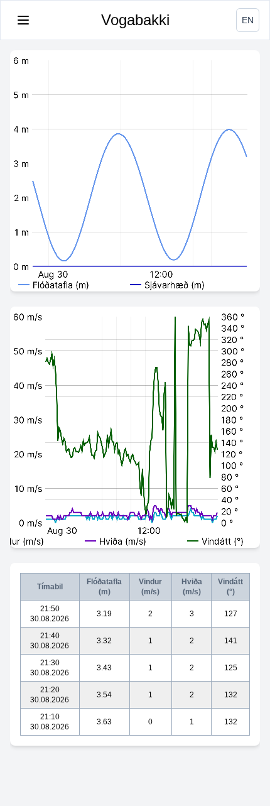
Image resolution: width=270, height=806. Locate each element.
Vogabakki (135, 19)
